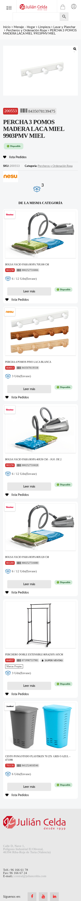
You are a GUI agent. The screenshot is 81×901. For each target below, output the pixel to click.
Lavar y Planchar (64, 27)
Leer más (29, 291)
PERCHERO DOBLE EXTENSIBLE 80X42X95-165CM (34, 654)
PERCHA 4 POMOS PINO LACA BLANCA (28, 362)
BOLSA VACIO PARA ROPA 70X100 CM (27, 264)
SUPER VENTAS (54, 660)
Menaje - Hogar (24, 27)
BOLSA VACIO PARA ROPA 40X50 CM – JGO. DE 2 (33, 459)
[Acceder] (74, 6)
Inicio (7, 27)
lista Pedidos (17, 157)
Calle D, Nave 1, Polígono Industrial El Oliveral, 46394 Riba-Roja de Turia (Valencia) (27, 849)
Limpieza (44, 27)
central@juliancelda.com (30, 876)
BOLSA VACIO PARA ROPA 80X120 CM (27, 557)
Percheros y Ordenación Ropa (26, 30)
